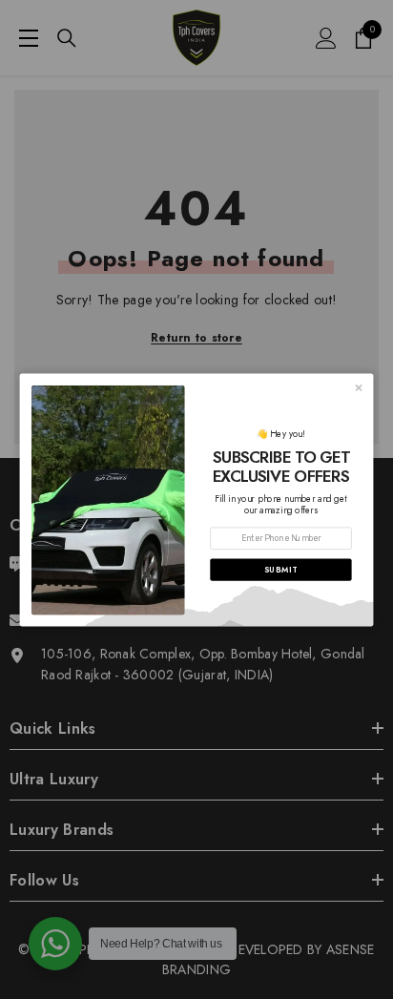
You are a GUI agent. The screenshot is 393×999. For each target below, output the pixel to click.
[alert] (197, 499)
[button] (280, 569)
